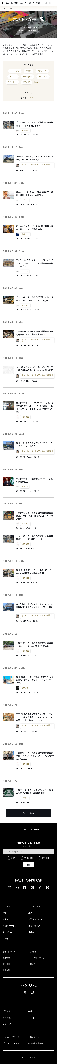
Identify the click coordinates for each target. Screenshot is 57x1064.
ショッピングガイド (11, 1037)
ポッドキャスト (35, 926)
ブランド (7, 1011)
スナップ (7, 938)
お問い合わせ (33, 964)
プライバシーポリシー (37, 958)
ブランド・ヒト (42, 3)
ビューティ (23, 3)
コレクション (34, 906)
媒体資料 (6, 964)
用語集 (31, 932)
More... (37, 82)
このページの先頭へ (30, 829)
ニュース (9, 3)
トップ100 (7, 932)
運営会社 (6, 970)
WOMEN (28, 858)
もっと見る (28, 813)
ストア (31, 3)
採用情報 (6, 958)
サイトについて (9, 952)
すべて (23, 98)
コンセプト (33, 1018)
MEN (13, 858)
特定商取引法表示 (35, 1043)
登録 (28, 865)
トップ (4, 8)
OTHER (45, 858)
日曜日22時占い (10, 926)
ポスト (12, 8)
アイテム (7, 1018)
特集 (16, 3)
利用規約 (32, 952)
